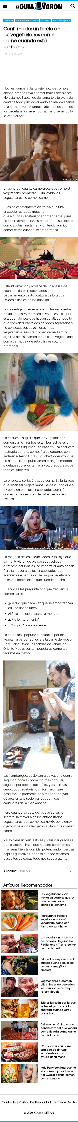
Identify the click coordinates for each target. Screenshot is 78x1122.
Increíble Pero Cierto (27, 20)
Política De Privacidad (35, 1102)
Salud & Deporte (61, 20)
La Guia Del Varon (39, 5)
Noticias (45, 20)
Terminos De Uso (65, 1102)
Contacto (9, 1102)
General (9, 20)
